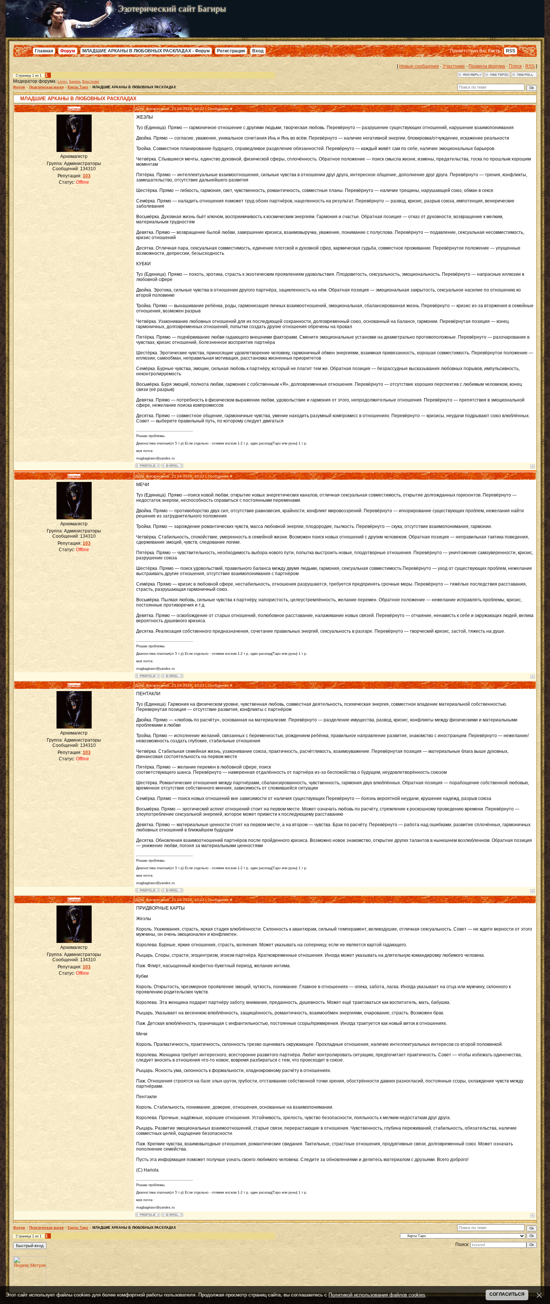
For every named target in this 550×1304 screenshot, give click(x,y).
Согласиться (507, 1294)
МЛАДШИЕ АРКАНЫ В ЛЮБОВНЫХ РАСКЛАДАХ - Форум (146, 51)
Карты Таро (78, 87)
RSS (510, 51)
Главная (44, 51)
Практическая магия (46, 87)
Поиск (515, 66)
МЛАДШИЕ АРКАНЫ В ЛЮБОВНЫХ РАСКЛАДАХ (134, 87)
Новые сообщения (419, 66)
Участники (454, 66)
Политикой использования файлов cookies (377, 1295)
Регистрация (231, 51)
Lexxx (62, 81)
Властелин (90, 81)
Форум (67, 51)
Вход (258, 51)
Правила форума (486, 66)
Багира (74, 81)
